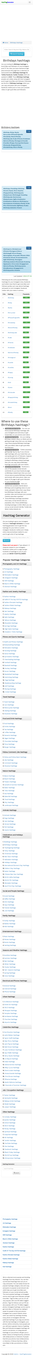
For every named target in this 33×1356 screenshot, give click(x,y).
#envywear (11, 313)
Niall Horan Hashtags (11, 1047)
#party (10, 308)
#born (10, 407)
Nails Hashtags (9, 617)
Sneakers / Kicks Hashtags (13, 632)
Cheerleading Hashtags (12, 659)
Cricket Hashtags (10, 692)
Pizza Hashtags (9, 744)
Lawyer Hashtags (10, 1107)
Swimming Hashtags (11, 677)
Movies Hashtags (9, 939)
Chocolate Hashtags (11, 741)
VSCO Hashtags (9, 1007)
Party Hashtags (9, 850)
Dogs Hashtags (9, 818)
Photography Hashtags (11, 569)
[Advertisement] (16, 22)
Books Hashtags (9, 942)
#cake (10, 337)
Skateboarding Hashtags (13, 683)
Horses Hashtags (10, 824)
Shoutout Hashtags (10, 766)
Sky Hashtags (9, 802)
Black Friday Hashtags (12, 1152)
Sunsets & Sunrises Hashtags (14, 784)
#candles (11, 367)
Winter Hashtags (9, 964)
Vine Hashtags (9, 1146)
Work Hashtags (9, 1125)
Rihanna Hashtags (11, 1079)
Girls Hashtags (9, 902)
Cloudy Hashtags (10, 967)
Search (7, 540)
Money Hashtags (9, 1128)
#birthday (11, 298)
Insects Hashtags (9, 830)
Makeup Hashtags (10, 608)
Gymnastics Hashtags (11, 656)
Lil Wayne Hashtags (11, 1059)
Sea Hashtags (8, 793)
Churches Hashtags (10, 1019)
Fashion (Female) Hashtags (13, 602)
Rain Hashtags (9, 961)
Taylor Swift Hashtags (11, 1038)
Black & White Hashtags (12, 583)
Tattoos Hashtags (10, 620)
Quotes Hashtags (9, 1120)
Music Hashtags (9, 936)
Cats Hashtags (9, 821)
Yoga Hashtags (10, 680)
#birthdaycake (12, 332)
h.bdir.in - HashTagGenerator (22, 1354)
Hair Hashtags (9, 611)
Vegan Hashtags (9, 738)
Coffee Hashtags (9, 732)
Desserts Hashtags (10, 735)
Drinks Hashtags (9, 726)
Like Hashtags (8, 760)
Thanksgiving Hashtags (12, 848)
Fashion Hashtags (10, 596)
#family (10, 412)
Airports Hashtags (10, 1022)
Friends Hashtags (10, 908)
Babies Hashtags (9, 923)
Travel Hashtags (9, 702)
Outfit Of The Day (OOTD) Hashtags (16, 599)
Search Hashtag (17, 54)
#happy (10, 372)
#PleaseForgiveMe (14, 317)
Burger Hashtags (9, 747)
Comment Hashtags (11, 763)
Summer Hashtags (10, 958)
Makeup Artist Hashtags (12, 1101)
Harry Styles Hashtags (11, 1056)
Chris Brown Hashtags (12, 1076)
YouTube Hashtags (11, 1143)
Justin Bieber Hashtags (12, 1035)
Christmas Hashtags (11, 853)
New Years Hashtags (11, 856)
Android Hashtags (10, 989)
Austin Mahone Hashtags (13, 1082)
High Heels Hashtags (11, 629)
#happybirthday (13, 397)
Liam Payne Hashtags (11, 1044)
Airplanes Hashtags (10, 713)
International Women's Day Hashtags (16, 865)
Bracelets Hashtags (11, 623)
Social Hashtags (9, 896)
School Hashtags (9, 1122)
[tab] (16, 564)
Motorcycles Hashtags (11, 707)
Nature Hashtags (9, 776)
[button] (15, 564)
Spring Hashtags (9, 973)
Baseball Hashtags (10, 665)
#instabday (11, 322)
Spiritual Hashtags (10, 1131)
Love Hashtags (9, 910)
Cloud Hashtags (9, 799)
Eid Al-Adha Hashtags (12, 877)
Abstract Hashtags (10, 586)
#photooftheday (13, 352)
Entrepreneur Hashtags (12, 1158)
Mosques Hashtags (10, 1010)
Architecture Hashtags (11, 1001)
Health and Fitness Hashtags (13, 642)
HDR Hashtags (9, 580)
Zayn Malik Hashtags (11, 1053)
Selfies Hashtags (9, 899)
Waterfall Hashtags (10, 796)
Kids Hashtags (9, 926)
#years (10, 387)
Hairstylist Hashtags (11, 1098)
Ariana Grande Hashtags (13, 1073)
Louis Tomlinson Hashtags (13, 1050)
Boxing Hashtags (10, 689)
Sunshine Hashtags (10, 955)
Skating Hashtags (10, 710)
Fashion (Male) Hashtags (12, 605)
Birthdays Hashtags (16, 42)
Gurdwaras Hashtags (11, 1016)
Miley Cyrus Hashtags (12, 1067)
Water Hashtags (9, 787)
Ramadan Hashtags (11, 883)
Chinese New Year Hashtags (14, 874)
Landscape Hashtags (11, 805)
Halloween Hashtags (11, 859)
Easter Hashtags (9, 871)
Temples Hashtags (10, 1013)
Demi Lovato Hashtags (12, 1070)
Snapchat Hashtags (10, 1134)
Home (6, 42)
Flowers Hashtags (10, 782)
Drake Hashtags (9, 1061)
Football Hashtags (10, 662)
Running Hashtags (10, 650)
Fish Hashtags (8, 827)
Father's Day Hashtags (12, 868)
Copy (28, 131)
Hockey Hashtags (10, 668)
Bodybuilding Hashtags (12, 645)
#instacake (11, 392)
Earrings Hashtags (10, 626)
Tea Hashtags (8, 729)
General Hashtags (10, 986)
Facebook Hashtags (11, 1149)
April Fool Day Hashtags (13, 886)
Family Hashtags (9, 920)
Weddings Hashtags (10, 842)
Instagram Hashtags (11, 578)
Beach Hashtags (9, 779)
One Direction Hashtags (12, 1032)
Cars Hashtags (9, 705)
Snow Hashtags (9, 976)
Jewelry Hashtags (10, 614)
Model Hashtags (9, 1104)
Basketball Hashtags (11, 674)
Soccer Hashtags (9, 671)
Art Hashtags (8, 572)
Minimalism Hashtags (11, 575)
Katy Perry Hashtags (11, 1041)
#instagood (11, 357)
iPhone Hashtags (9, 991)
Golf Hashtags (9, 686)
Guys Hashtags (9, 905)
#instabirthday (12, 402)
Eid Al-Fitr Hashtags (11, 880)
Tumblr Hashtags (10, 1140)
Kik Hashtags (8, 1137)
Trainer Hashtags (9, 1095)
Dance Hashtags (9, 653)
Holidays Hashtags (10, 862)
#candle (10, 362)
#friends (10, 342)
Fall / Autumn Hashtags (12, 970)
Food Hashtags (9, 723)
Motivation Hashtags (11, 648)
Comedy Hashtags (10, 1117)
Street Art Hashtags (10, 1004)
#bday (10, 303)
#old (9, 382)
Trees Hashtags (9, 790)
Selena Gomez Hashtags (13, 1064)
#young (10, 377)
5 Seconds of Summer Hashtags (15, 1085)
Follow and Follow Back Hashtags (15, 757)
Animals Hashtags (10, 815)
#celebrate (11, 347)
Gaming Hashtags (10, 945)
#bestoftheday (13, 327)
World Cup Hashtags (12, 1155)
